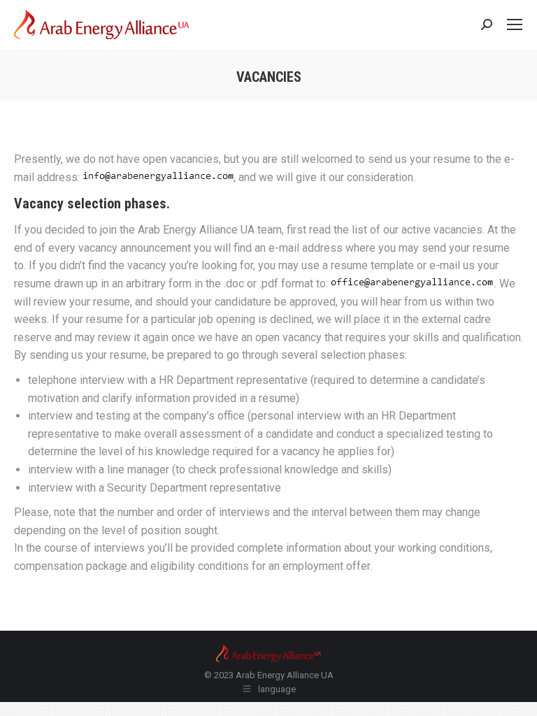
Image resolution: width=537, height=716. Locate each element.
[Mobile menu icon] (514, 24)
